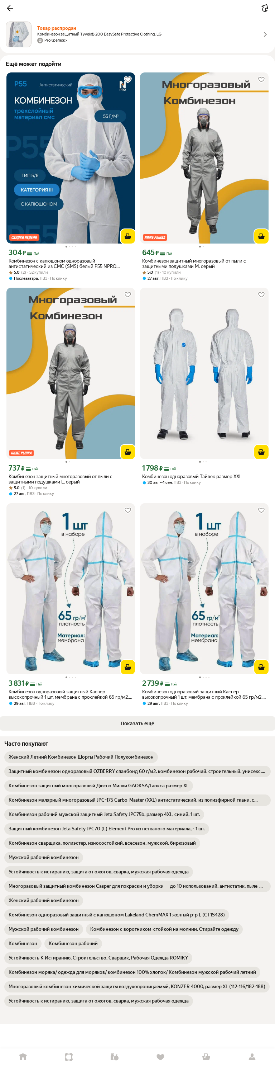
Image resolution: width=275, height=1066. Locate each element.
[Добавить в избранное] (128, 79)
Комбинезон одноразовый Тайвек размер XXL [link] (192, 476)
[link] (81, 757)
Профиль (252, 1057)
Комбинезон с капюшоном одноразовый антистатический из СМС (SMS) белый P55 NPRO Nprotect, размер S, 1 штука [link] (62, 263)
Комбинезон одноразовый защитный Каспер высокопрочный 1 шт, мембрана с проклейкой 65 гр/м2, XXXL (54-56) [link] (69, 694)
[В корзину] (128, 236)
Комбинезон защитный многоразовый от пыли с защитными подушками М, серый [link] (194, 263)
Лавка (115, 1057)
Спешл (69, 1057)
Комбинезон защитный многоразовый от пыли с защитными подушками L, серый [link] (60, 479)
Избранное (160, 1057)
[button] (10, 8)
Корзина (206, 1057)
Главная (23, 1057)
